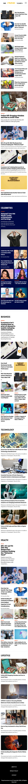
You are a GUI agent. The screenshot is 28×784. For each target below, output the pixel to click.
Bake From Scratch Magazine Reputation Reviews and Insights (6, 623)
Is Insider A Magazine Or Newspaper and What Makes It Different (20, 418)
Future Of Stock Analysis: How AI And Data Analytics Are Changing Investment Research (13, 501)
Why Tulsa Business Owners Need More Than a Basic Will (21, 14)
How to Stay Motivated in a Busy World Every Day (13, 727)
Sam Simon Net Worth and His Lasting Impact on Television (7, 302)
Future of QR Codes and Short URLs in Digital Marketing (13, 527)
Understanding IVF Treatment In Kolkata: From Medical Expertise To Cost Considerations (7, 602)
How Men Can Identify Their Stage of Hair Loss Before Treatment (21, 25)
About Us (14, 767)
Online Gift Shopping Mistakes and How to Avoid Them (12, 116)
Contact (14, 775)
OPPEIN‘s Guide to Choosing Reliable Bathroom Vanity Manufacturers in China (12, 701)
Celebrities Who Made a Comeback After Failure (7, 252)
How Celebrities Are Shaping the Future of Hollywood (7, 262)
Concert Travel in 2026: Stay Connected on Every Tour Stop (20, 36)
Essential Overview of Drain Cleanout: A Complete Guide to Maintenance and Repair (13, 476)
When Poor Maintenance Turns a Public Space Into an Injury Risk (21, 83)
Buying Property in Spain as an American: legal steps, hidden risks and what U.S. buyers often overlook (21, 60)
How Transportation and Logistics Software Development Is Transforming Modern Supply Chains (21, 72)
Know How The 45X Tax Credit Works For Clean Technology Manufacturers (14, 450)
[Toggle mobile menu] (26, 3)
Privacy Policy (14, 771)
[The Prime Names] (12, 3)
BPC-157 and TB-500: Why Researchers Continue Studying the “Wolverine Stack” (12, 143)
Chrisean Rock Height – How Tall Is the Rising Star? (6, 283)
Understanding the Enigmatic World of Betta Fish (13, 753)
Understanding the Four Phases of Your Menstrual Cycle (21, 643)
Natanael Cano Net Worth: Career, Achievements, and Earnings (8, 216)
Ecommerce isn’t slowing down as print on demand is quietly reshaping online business (13, 168)
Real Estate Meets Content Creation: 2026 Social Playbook (21, 48)
